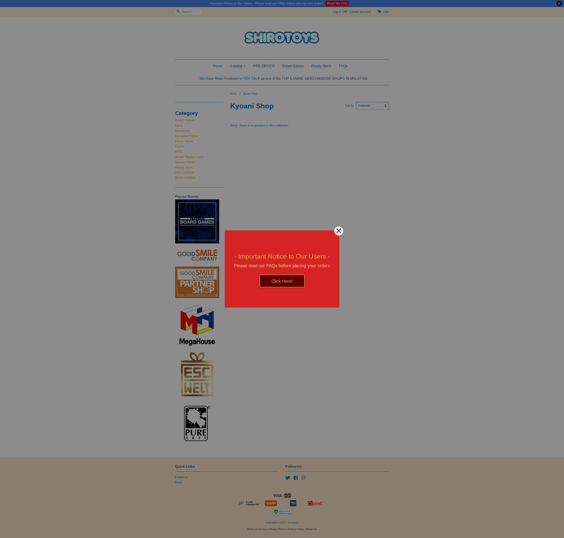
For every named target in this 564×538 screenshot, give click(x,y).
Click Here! (282, 281)
